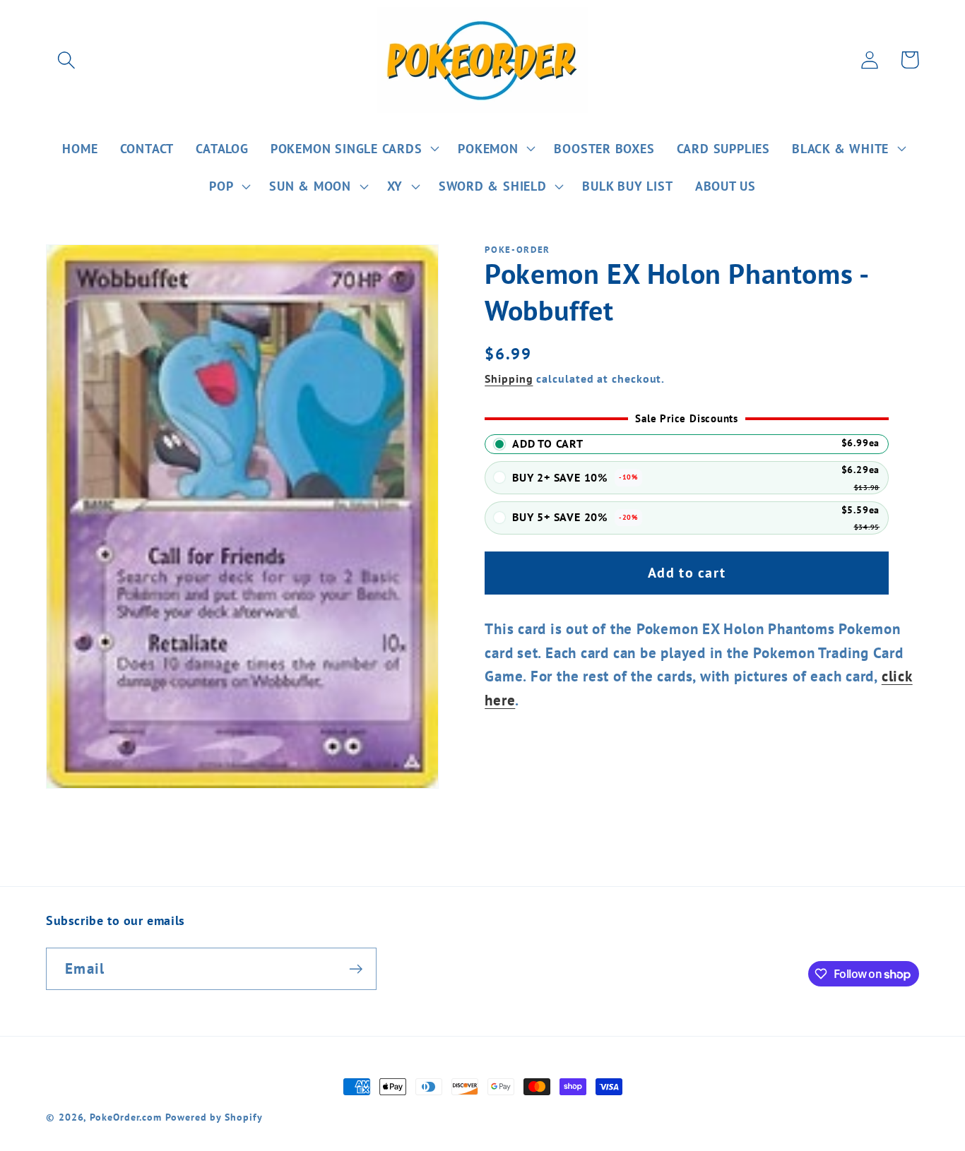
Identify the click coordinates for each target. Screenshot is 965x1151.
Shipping (509, 378)
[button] (66, 60)
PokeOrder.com (126, 1116)
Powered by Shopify (213, 1116)
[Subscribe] (356, 969)
